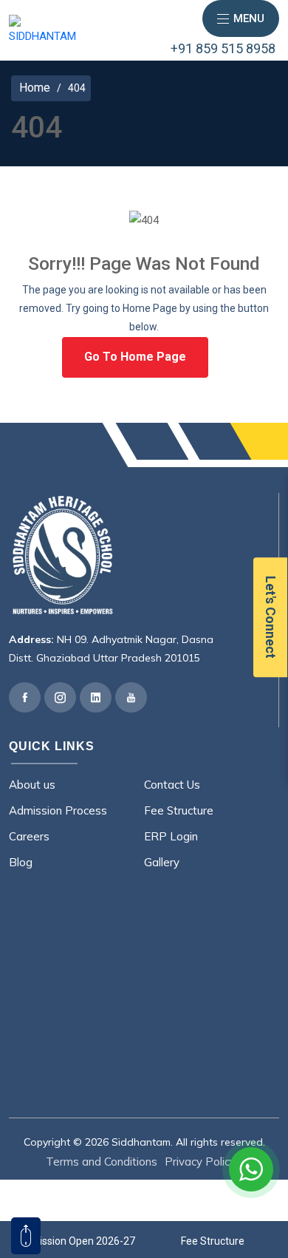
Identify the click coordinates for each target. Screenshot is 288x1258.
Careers (29, 836)
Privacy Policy (200, 1162)
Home (34, 88)
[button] (240, 18)
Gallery (161, 862)
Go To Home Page (135, 357)
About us (32, 784)
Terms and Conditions (101, 1162)
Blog (20, 862)
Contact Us (172, 784)
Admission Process (58, 810)
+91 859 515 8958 (223, 48)
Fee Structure (178, 810)
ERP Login (171, 836)
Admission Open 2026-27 (76, 1241)
